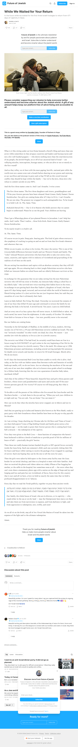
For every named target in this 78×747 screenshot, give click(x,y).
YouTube (7, 137)
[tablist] (12, 576)
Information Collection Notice (38, 706)
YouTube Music (65, 136)
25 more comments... (10, 645)
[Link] (1, 103)
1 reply (13, 612)
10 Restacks (27, 556)
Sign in (72, 3)
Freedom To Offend (17, 682)
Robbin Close (13, 619)
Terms (47, 733)
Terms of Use (48, 704)
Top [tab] (7, 654)
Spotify (17, 137)
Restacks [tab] (17, 576)
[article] (39, 666)
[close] (57, 670)
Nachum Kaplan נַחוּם (15, 669)
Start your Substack (34, 738)
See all (8, 705)
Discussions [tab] (19, 654)
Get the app (48, 738)
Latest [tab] (12, 654)
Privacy (41, 733)
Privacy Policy (53, 706)
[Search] (50, 3)
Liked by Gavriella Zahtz (17, 596)
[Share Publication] (55, 3)
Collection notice (55, 733)
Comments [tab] (9, 576)
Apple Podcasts (53, 136)
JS (9, 594)
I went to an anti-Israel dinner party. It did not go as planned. (26, 661)
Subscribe (62, 3)
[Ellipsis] (72, 593)
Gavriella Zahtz (14, 21)
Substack (29, 743)
